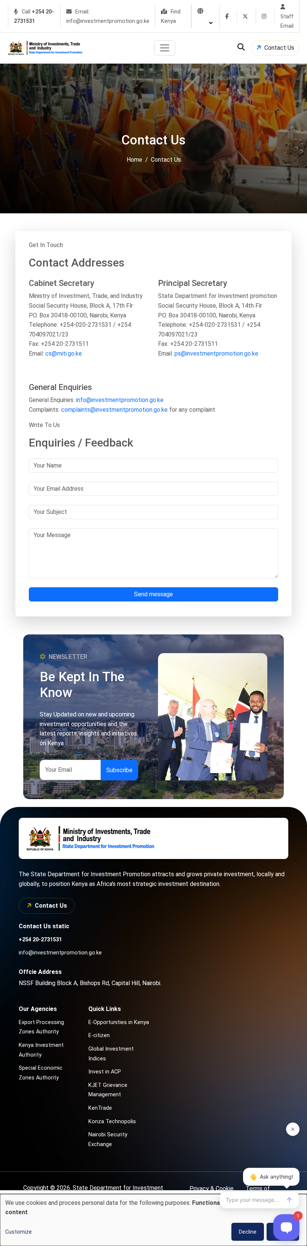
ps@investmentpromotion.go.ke (216, 353)
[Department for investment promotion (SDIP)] (47, 48)
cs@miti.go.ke (63, 353)
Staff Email (287, 21)
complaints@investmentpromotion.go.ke (114, 409)
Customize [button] (18, 1232)
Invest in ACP (104, 1072)
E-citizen (99, 1035)
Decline (247, 1232)
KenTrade (100, 1108)
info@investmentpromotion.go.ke (120, 399)
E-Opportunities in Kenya (118, 1022)
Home (134, 160)
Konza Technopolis (112, 1121)
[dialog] (153, 1220)
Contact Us (279, 47)
